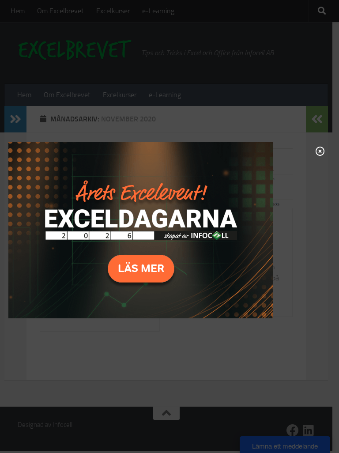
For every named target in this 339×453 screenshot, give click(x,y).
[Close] (320, 151)
